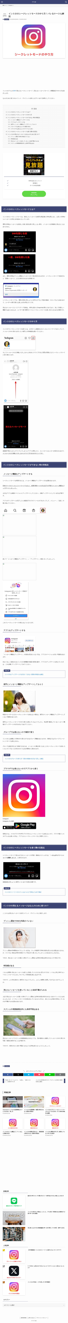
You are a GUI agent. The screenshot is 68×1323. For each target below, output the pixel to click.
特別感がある (14, 139)
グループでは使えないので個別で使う (21, 126)
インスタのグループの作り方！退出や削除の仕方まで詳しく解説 (24, 758)
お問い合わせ (31, 1317)
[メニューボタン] (2, 2)
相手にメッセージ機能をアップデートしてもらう (24, 124)
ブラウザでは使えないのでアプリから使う (22, 128)
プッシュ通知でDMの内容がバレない (20, 136)
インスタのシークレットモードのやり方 (20, 114)
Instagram (7, 19)
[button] (8, 1074)
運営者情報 (23, 1317)
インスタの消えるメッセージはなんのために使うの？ (24, 134)
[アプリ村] (34, 2)
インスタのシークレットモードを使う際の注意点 (22, 131)
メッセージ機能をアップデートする (20, 120)
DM (14, 90)
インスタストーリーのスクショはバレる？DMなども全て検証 (23, 892)
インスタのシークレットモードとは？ (19, 112)
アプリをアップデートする (18, 122)
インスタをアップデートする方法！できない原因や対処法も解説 (24, 674)
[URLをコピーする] (60, 1074)
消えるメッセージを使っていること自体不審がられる (25, 141)
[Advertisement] (34, 72)
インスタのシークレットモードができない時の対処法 (24, 117)
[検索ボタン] (66, 2)
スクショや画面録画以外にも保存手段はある (22, 143)
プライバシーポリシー (41, 1317)
